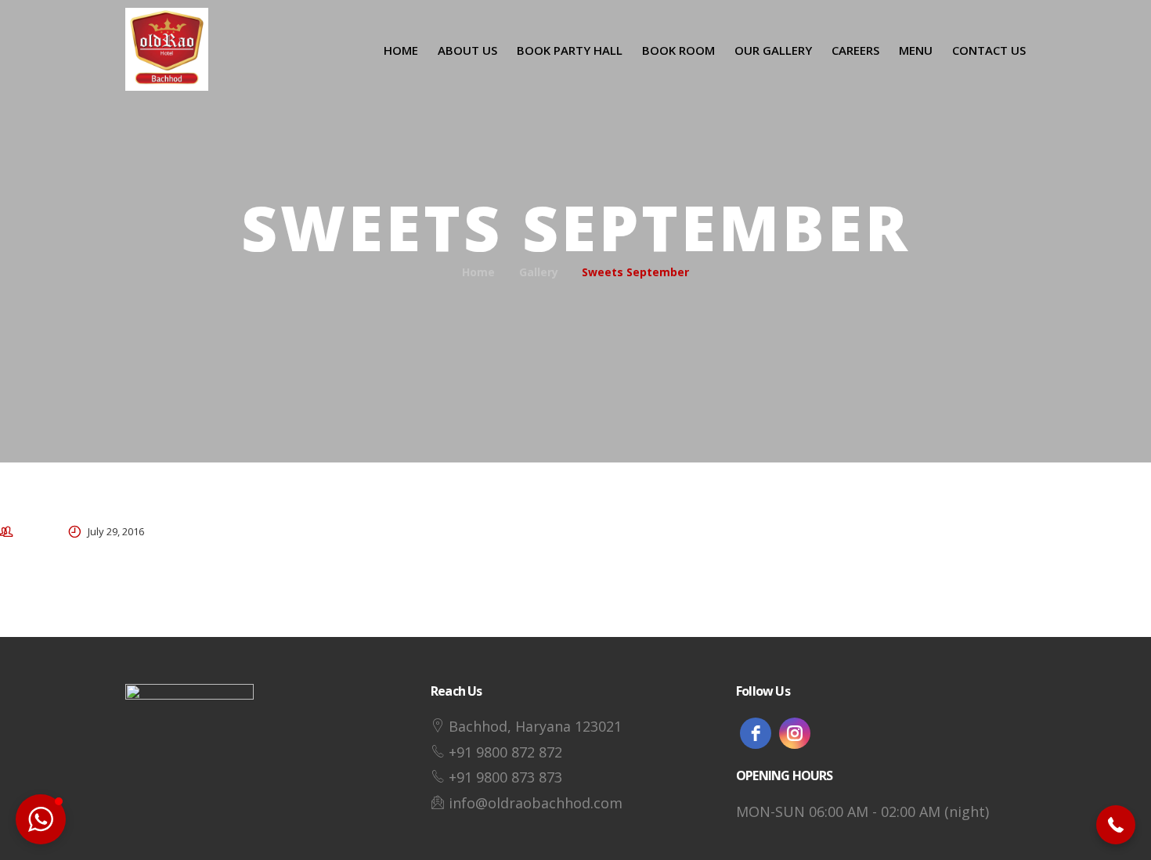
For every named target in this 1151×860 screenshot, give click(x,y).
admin (35, 531)
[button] (1115, 824)
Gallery (538, 271)
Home (478, 271)
